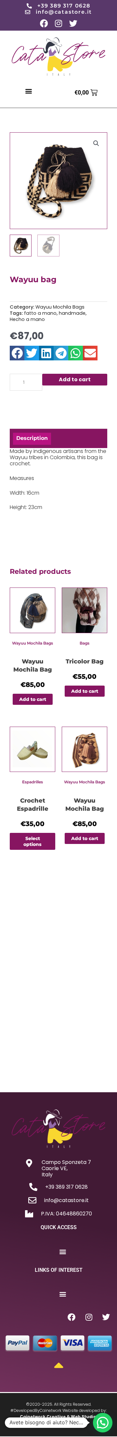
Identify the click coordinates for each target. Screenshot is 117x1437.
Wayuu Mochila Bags (59, 307)
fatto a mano (40, 313)
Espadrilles (32, 781)
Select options (32, 841)
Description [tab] (32, 438)
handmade (72, 313)
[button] (28, 90)
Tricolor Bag (85, 661)
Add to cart (75, 379)
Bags (84, 643)
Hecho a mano (27, 319)
